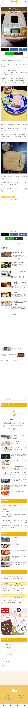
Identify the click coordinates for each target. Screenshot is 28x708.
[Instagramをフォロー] (14, 429)
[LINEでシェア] (5, 498)
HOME (7, 695)
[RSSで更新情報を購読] (20, 429)
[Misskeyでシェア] (23, 490)
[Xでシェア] (5, 490)
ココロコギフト (14, 419)
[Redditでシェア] (17, 494)
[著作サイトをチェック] (8, 429)
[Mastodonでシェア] (11, 490)
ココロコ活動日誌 (7, 699)
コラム (20, 697)
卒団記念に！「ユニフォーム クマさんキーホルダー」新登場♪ (14, 510)
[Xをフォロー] (10, 429)
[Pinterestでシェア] (11, 498)
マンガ (20, 699)
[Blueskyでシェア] (17, 490)
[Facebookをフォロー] (12, 429)
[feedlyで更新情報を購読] (18, 429)
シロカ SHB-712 (19, 64)
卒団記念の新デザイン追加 (9, 505)
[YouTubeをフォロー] (16, 429)
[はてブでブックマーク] (23, 494)
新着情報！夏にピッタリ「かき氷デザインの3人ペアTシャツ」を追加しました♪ (14, 526)
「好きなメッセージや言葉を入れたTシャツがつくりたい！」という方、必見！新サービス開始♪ (14, 521)
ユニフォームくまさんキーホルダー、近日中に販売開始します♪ (14, 515)
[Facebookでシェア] (5, 494)
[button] (18, 53)
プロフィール (21, 695)
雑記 (13, 196)
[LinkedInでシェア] (17, 498)
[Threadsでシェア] (11, 494)
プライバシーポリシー (7, 697)
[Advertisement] (14, 215)
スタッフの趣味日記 (6, 196)
